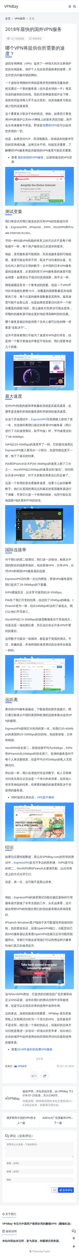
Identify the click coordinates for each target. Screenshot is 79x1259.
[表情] (54, 1190)
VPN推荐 (20, 18)
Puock (46, 1251)
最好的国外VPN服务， (32, 157)
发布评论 (67, 1190)
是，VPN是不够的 (42, 797)
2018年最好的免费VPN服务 (35, 1049)
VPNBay (63, 1091)
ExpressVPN (39, 419)
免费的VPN (50, 125)
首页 (8, 18)
